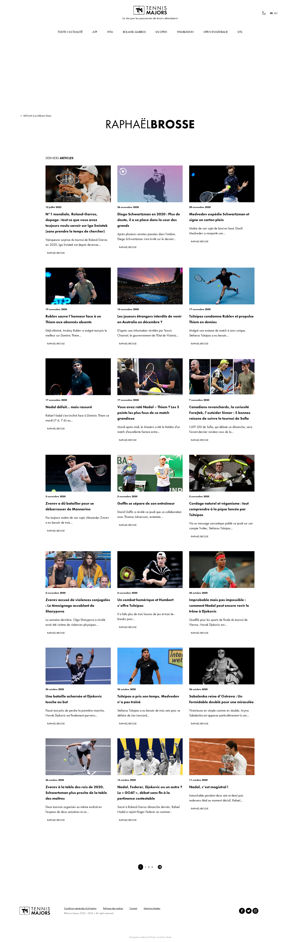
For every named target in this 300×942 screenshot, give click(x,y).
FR (271, 13)
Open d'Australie (215, 32)
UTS (240, 32)
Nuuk (168, 937)
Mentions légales (152, 908)
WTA (110, 32)
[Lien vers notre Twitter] (249, 911)
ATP (94, 32)
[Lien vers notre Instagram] (255, 911)
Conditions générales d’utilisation (80, 908)
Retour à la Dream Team (37, 115)
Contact (133, 908)
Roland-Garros (134, 32)
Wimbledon (185, 32)
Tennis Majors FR (150, 10)
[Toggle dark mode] (264, 13)
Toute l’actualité (70, 32)
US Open (161, 32)
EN (275, 13)
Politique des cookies (113, 908)
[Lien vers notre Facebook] (242, 911)
